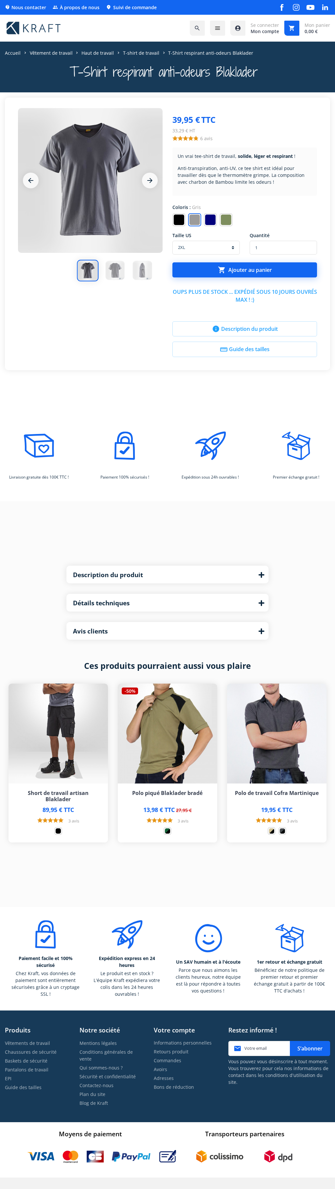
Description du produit (245, 329)
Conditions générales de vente (106, 1055)
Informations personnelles (183, 1043)
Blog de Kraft (93, 1103)
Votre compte (174, 1030)
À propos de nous (76, 7)
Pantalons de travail (26, 1069)
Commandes (167, 1060)
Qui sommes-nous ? (101, 1068)
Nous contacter (25, 7)
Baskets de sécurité (26, 1061)
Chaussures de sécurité (31, 1052)
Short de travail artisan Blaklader (58, 796)
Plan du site (92, 1094)
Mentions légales (98, 1043)
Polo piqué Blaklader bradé (167, 793)
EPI (8, 1078)
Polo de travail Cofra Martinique (277, 793)
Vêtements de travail (27, 1043)
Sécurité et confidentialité (107, 1076)
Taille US (181, 235)
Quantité (260, 235)
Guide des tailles (245, 349)
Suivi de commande (131, 7)
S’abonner (310, 1048)
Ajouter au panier (245, 270)
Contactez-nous (96, 1085)
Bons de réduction (174, 1087)
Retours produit (171, 1051)
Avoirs (160, 1069)
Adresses (164, 1078)
